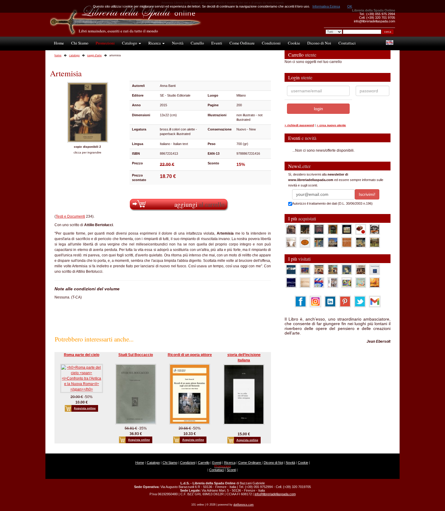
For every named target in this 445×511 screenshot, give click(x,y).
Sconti (231, 470)
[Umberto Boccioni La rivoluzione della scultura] (374, 229)
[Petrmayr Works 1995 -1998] (305, 282)
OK (349, 6)
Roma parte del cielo (81, 355)
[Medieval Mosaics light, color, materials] (318, 242)
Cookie (294, 43)
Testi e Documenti (70, 216)
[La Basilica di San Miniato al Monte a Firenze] (332, 242)
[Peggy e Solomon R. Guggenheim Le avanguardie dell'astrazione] (346, 282)
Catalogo (130, 43)
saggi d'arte (94, 55)
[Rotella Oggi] (332, 282)
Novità (177, 43)
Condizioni (271, 43)
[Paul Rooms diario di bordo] (360, 282)
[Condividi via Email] (375, 301)
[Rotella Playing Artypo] (318, 282)
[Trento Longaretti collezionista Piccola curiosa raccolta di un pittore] (346, 269)
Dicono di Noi (319, 43)
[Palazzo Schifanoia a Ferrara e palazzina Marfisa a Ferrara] (318, 269)
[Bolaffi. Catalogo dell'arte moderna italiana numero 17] (360, 269)
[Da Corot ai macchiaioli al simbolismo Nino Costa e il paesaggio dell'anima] (332, 269)
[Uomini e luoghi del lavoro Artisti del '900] (305, 269)
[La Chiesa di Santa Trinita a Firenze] (291, 229)
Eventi (216, 43)
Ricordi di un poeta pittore (190, 355)
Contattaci (347, 43)
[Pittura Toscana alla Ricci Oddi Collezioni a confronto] (374, 242)
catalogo (74, 55)
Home (59, 43)
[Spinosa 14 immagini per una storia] (291, 282)
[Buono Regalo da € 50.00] (360, 229)
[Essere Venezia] (318, 229)
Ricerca (155, 43)
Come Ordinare (242, 43)
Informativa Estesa (326, 6)
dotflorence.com (243, 504)
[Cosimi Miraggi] (374, 282)
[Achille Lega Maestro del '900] (346, 229)
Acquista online (85, 408)
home (57, 55)
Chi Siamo (79, 43)
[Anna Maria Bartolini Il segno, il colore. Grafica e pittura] (291, 269)
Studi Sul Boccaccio (135, 355)
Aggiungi (199, 204)
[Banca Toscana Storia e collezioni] (332, 229)
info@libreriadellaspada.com (275, 494)
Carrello (197, 43)
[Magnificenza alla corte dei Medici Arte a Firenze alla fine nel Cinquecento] (360, 242)
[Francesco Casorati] (374, 269)
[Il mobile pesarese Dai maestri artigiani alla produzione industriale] (305, 242)
